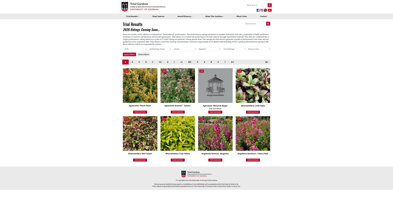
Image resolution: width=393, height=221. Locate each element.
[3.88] (177, 85)
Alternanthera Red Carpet (140, 153)
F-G (160, 62)
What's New (242, 16)
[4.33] (253, 133)
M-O (189, 62)
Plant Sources (158, 16)
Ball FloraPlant (215, 109)
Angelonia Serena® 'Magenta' (215, 153)
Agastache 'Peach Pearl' (140, 105)
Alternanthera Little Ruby (253, 105)
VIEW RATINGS (140, 112)
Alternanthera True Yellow (177, 153)
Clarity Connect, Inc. (233, 186)
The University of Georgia (203, 186)
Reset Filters (144, 54)
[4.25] (140, 133)
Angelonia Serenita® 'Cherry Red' (253, 153)
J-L (182, 62)
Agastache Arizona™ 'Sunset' (177, 105)
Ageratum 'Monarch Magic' (215, 105)
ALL (266, 62)
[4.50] (253, 85)
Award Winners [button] (184, 16)
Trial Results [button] (132, 16)
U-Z (232, 62)
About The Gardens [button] (213, 16)
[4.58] (177, 133)
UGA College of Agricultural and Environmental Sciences (172, 186)
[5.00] (140, 85)
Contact (263, 16)
